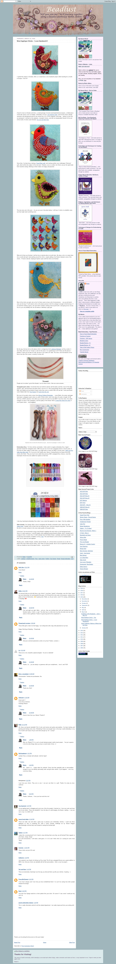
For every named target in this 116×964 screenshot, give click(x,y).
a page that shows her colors (62, 400)
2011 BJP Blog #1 (84, 496)
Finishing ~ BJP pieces (86, 338)
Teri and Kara (22, 869)
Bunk (20, 891)
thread (58, 558)
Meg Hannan (83, 555)
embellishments (30, 558)
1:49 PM (31, 740)
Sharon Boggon (84, 569)
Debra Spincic (83, 566)
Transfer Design (84, 352)
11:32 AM (26, 697)
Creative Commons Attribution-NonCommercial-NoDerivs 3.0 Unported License (88, 362)
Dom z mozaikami (24, 674)
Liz (19, 650)
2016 (81, 595)
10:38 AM (31, 674)
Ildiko (20, 591)
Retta (20, 724)
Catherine (21, 857)
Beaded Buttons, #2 (85, 345)
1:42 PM (26, 857)
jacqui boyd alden (24, 819)
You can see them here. (43, 119)
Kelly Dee (21, 567)
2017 (81, 592)
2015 (81, 597)
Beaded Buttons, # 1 (85, 343)
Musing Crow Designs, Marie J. (88, 530)
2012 (81, 635)
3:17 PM (25, 832)
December (84, 599)
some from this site (44, 392)
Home (44, 942)
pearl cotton (42, 558)
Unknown (21, 697)
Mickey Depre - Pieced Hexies (88, 517)
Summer (21, 847)
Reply (20, 572)
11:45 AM (31, 638)
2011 (81, 637)
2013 (81, 632)
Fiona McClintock (23, 879)
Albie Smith (83, 560)
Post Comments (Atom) (27, 946)
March (83, 612)
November (84, 601)
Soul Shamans (84, 546)
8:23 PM (31, 794)
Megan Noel (83, 548)
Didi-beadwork (23, 753)
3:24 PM (24, 891)
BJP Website (83, 500)
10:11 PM (26, 567)
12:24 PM (31, 819)
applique (23, 558)
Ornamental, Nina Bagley (86, 564)
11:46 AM (31, 662)
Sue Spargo (33, 392)
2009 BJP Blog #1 (84, 507)
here (42, 536)
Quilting (47, 558)
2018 (81, 590)
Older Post (72, 942)
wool (72, 558)
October (84, 603)
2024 (81, 588)
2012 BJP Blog (84, 493)
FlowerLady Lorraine (24, 623)
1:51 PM (29, 753)
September (85, 605)
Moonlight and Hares (85, 535)
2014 (81, 630)
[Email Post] (71, 557)
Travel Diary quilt (40, 163)
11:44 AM (31, 579)
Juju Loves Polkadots (85, 562)
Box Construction (84, 349)
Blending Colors (84, 340)
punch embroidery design (26, 902)
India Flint (82, 524)
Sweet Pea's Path (84, 515)
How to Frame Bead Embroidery (88, 334)
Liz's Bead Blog (84, 557)
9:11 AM (23, 650)
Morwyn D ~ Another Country (87, 544)
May (83, 607)
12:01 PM (26, 847)
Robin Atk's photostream (87, 580)
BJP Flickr (82, 502)
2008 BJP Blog (84, 509)
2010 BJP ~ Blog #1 (85, 505)
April (83, 609)
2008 (81, 643)
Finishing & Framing (85, 336)
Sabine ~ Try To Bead (85, 528)
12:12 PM (24, 724)
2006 (81, 648)
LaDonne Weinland (56, 349)
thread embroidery (65, 558)
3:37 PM (29, 806)
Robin (24, 579)
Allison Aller (83, 537)
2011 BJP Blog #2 (84, 498)
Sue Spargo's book (52, 114)
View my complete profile (87, 311)
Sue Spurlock (22, 806)
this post (86, 309)
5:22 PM (28, 780)
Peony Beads (83, 539)
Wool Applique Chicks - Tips (88, 617)
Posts (82, 391)
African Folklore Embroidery (45, 395)
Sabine (20, 832)
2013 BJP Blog (84, 491)
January (84, 628)
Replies (22, 576)
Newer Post (17, 942)
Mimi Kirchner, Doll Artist (86, 551)
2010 (81, 639)
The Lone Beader (84, 542)
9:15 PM (31, 879)
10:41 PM (24, 591)
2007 (81, 645)
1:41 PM (29, 869)
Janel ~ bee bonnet (85, 553)
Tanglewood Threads (85, 521)
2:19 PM (31, 765)
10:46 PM (31, 608)
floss (36, 558)
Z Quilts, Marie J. (84, 533)
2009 (81, 641)
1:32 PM (36, 902)
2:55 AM (33, 623)
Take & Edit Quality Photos (87, 347)
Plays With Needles (85, 519)
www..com (85, 575)
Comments (84, 394)
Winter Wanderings (85, 526)
